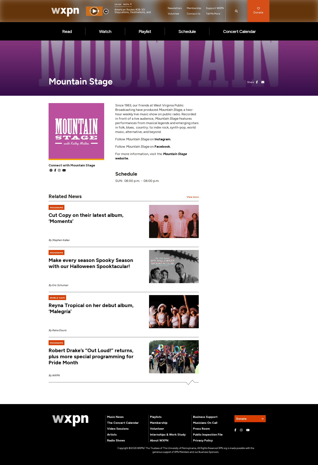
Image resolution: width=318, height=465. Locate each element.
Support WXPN (215, 8)
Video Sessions (118, 428)
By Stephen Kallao (59, 240)
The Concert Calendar (123, 423)
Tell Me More (213, 13)
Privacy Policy (203, 440)
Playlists (156, 417)
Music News (115, 417)
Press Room (201, 428)
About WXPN (159, 440)
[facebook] (257, 82)
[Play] (94, 11)
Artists (112, 434)
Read (67, 31)
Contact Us (193, 13)
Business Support (205, 417)
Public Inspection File (208, 434)
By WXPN (54, 375)
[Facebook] (235, 430)
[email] (263, 82)
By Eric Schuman (58, 285)
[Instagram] (241, 430)
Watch (105, 31)
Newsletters (175, 8)
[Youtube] (248, 430)
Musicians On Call (205, 423)
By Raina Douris (57, 330)
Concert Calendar (239, 31)
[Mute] (106, 11)
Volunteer (173, 13)
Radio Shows (116, 440)
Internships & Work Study (168, 434)
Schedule (187, 31)
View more (193, 197)
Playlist (145, 31)
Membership (194, 8)
